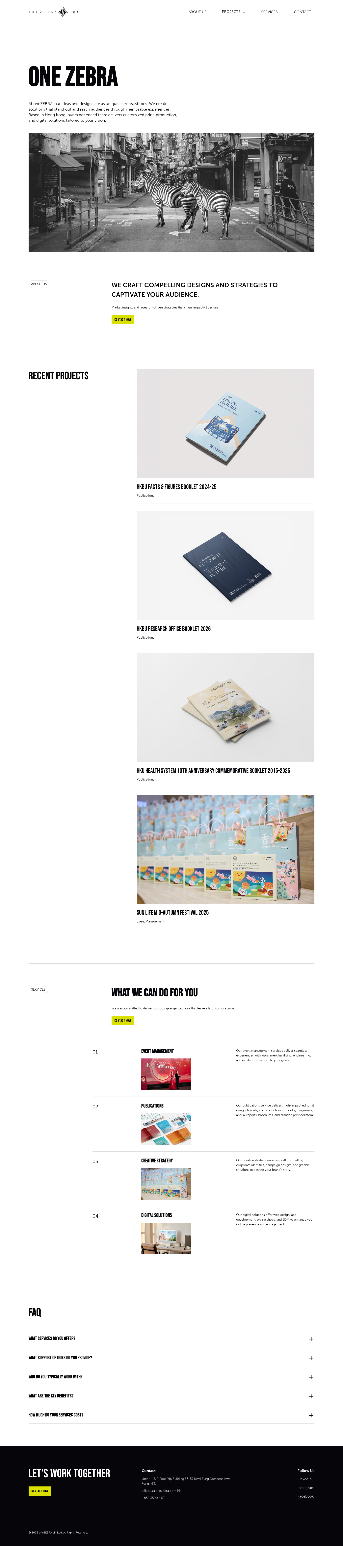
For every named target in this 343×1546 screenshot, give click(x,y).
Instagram (306, 1488)
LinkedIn (305, 1479)
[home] (53, 12)
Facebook (306, 1496)
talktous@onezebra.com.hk (161, 1490)
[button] (234, 12)
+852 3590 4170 (154, 1498)
